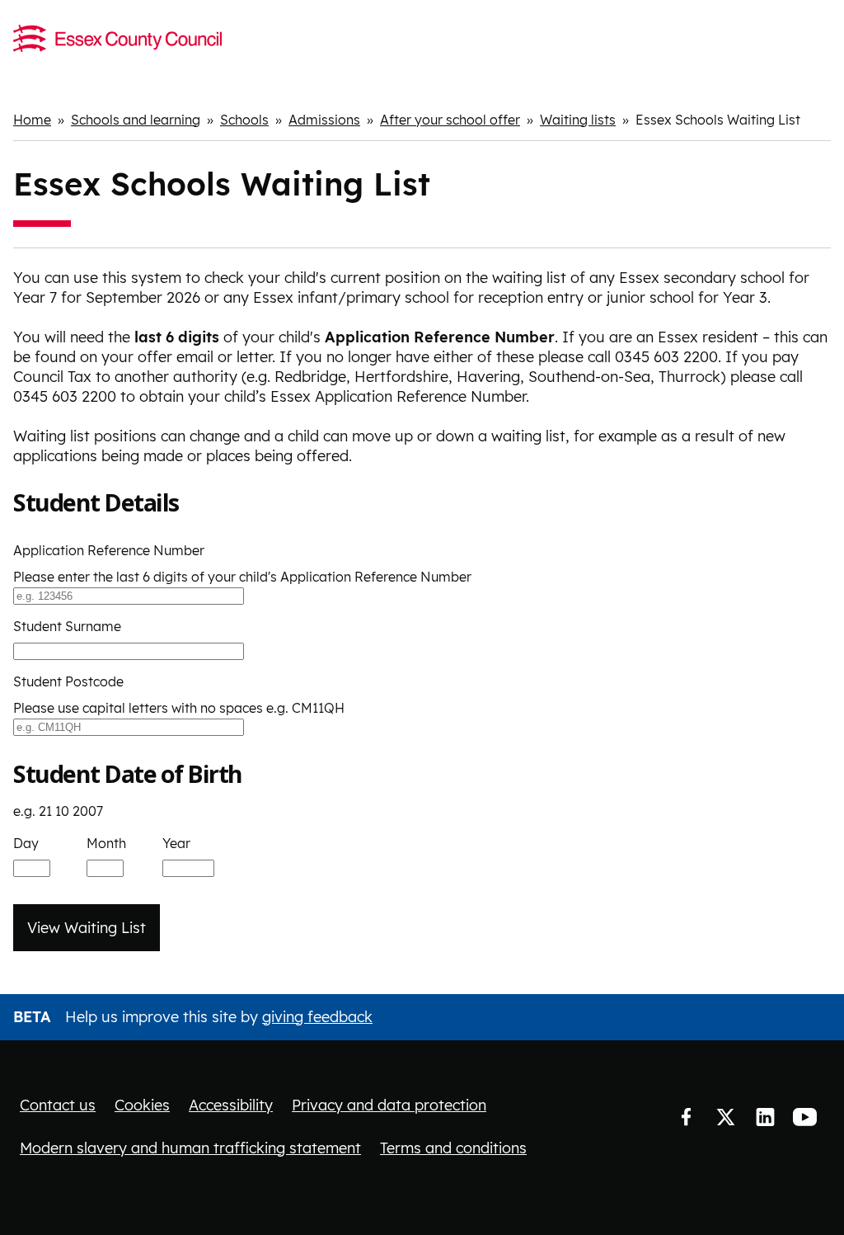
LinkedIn (765, 1118)
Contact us (58, 1105)
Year (176, 843)
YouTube (804, 1118)
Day (26, 843)
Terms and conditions (453, 1147)
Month (106, 843)
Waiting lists (578, 119)
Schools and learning (135, 119)
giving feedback (317, 1016)
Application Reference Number (108, 550)
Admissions (324, 119)
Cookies (142, 1105)
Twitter (725, 1118)
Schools (244, 119)
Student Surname (67, 626)
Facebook (686, 1118)
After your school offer (450, 119)
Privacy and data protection (389, 1105)
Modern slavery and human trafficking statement (190, 1147)
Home (32, 119)
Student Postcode (68, 681)
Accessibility (231, 1105)
